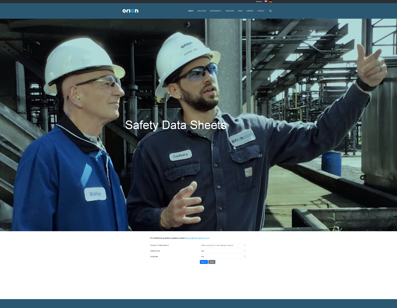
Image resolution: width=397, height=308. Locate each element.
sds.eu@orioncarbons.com (197, 238)
